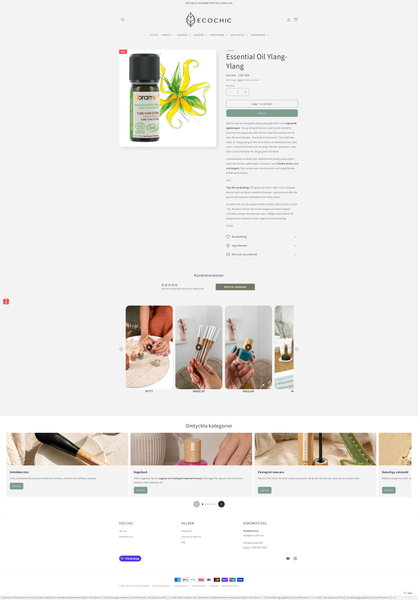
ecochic (129, 586)
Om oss (123, 530)
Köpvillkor (186, 530)
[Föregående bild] (196, 504)
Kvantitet (230, 85)
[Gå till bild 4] (210, 504)
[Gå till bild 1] (202, 504)
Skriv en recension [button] (235, 287)
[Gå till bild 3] (207, 504)
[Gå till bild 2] (205, 504)
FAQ (183, 542)
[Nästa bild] (221, 504)
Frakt (239, 80)
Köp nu (262, 113)
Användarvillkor (199, 586)
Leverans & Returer (191, 536)
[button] (122, 19)
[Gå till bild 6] (215, 504)
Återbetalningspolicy (162, 586)
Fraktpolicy (214, 586)
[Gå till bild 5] (213, 504)
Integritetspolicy (181, 586)
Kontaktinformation (230, 586)
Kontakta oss (126, 536)
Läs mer (16, 486)
